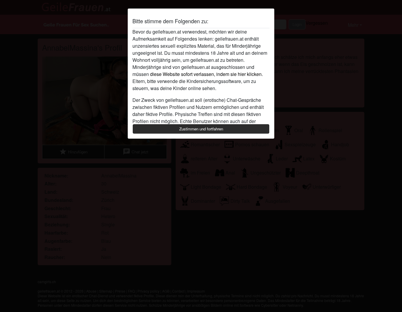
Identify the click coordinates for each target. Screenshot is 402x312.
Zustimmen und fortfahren (201, 129)
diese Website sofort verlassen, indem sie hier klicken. (206, 74)
